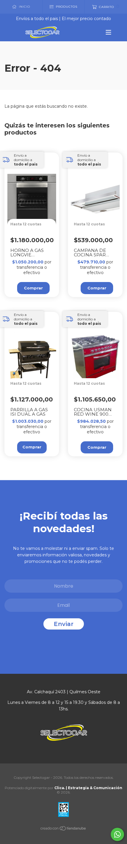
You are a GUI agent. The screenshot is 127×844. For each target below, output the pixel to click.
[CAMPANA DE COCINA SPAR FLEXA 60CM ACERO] (98, 217)
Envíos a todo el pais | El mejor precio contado (63, 18)
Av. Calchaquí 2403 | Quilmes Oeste (63, 691)
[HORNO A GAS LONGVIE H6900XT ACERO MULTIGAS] (34, 217)
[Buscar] (120, 47)
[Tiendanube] (63, 829)
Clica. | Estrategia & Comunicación (88, 788)
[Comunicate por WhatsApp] (117, 834)
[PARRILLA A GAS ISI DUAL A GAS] (34, 377)
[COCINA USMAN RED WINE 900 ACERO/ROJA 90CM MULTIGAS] (98, 377)
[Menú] (106, 32)
